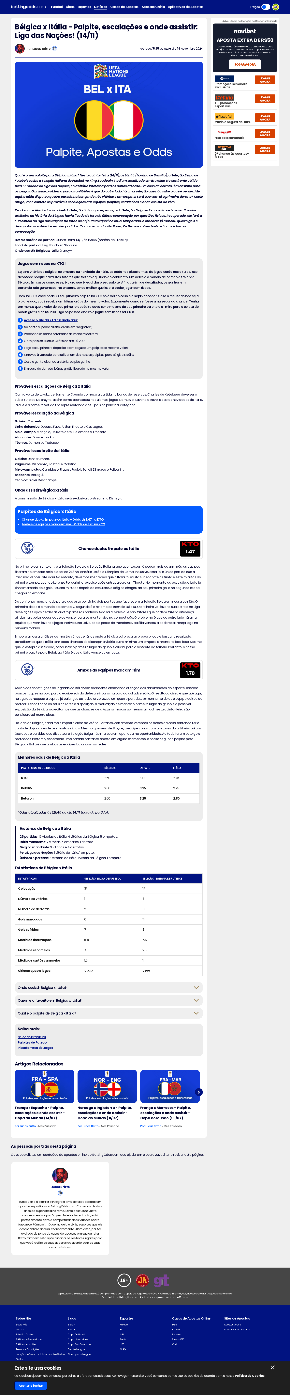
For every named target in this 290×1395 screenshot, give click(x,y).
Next (198, 1092)
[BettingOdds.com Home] (28, 7)
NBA (122, 1334)
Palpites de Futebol (33, 1042)
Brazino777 (178, 1339)
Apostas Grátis (153, 7)
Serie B (71, 1329)
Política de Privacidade (28, 1339)
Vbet (174, 1344)
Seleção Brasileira (32, 1037)
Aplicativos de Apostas (185, 7)
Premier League (76, 1349)
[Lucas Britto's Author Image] (60, 1175)
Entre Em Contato (25, 1334)
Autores (20, 1329)
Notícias (100, 7)
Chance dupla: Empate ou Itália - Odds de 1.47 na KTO (63, 519)
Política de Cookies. (250, 1375)
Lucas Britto (41, 48)
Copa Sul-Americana (80, 1344)
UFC (122, 1344)
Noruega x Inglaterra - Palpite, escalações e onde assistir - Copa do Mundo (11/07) (105, 1112)
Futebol (57, 7)
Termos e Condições (27, 1349)
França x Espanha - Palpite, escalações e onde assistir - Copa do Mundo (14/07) (40, 1112)
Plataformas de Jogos (35, 1048)
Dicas (70, 7)
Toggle (265, 7)
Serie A (71, 1324)
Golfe (123, 1349)
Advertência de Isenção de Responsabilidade (249, 21)
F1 (121, 1329)
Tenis (123, 1339)
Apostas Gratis (232, 1324)
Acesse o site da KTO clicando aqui (50, 320)
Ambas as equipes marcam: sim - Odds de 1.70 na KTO (63, 524)
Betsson (176, 1334)
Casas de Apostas (124, 7)
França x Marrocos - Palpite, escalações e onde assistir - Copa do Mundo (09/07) (165, 1112)
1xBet (174, 1324)
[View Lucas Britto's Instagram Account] (54, 48)
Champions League (79, 1354)
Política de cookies (26, 1344)
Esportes (84, 7)
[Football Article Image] (44, 1086)
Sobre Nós (21, 1324)
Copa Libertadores (78, 1339)
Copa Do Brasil (76, 1334)
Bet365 (176, 1329)
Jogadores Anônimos (219, 1293)
